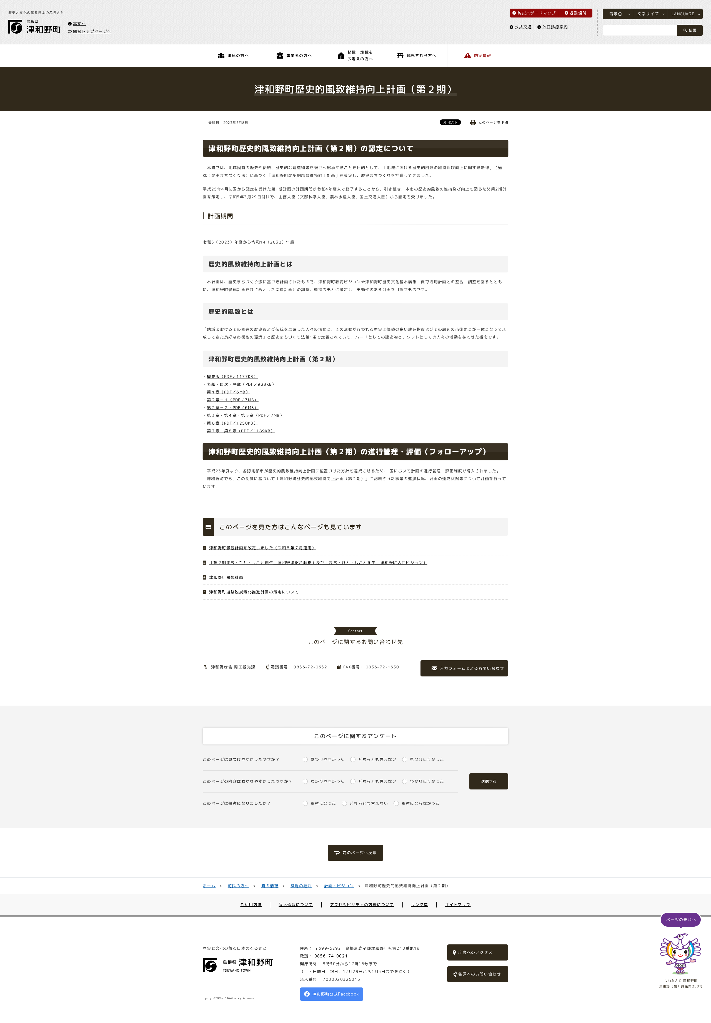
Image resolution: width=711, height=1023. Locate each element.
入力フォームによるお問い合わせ (472, 668)
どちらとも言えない (377, 759)
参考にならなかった (421, 803)
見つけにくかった (427, 759)
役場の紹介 (301, 885)
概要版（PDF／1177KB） (232, 376)
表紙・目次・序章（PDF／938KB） (241, 384)
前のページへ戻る (359, 852)
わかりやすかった (328, 781)
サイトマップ (457, 904)
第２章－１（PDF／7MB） (233, 399)
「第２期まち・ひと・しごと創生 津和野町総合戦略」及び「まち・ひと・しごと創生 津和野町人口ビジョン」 (318, 562)
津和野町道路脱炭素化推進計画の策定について (254, 592)
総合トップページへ (92, 31)
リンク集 (419, 904)
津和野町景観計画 (226, 577)
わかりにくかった (427, 781)
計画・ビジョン (339, 885)
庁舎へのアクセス (475, 952)
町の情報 (270, 885)
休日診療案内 (555, 26)
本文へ (79, 23)
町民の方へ (238, 885)
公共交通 (523, 26)
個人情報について (296, 904)
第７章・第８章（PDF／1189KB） (241, 430)
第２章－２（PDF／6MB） (233, 407)
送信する (489, 781)
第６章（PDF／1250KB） (232, 423)
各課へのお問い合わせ (479, 974)
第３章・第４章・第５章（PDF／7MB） (245, 415)
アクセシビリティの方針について (362, 904)
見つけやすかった (328, 759)
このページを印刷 (493, 122)
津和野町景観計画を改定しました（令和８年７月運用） (262, 547)
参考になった (323, 803)
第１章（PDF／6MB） (228, 392)
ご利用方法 (251, 904)
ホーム (209, 885)
